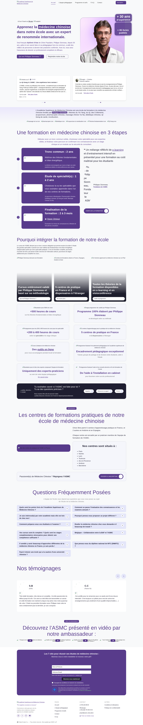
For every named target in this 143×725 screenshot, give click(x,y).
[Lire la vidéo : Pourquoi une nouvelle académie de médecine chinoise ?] (30, 640)
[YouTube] (29, 715)
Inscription (120, 2)
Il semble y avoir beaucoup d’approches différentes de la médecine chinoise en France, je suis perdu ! (41, 545)
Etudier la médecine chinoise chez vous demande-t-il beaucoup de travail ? (96, 525)
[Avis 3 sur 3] (100, 102)
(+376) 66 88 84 (84, 705)
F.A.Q (92, 2)
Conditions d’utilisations (112, 705)
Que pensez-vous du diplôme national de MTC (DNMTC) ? (97, 545)
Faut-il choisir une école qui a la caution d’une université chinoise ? (41, 553)
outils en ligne (45, 349)
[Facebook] (22, 715)
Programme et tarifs (81, 2)
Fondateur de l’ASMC (100, 187)
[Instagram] (18, 715)
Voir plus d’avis (32, 94)
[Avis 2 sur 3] (43, 102)
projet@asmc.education (87, 713)
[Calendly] (25, 715)
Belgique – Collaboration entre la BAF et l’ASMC (94, 533)
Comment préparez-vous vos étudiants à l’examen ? (39, 524)
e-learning (118, 149)
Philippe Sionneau (59, 112)
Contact (99, 2)
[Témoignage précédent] (118, 576)
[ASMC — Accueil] (27, 3)
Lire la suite (23, 94)
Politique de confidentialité (112, 708)
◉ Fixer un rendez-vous (87, 716)
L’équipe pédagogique (65, 2)
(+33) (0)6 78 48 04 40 (86, 710)
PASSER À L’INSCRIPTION (109, 476)
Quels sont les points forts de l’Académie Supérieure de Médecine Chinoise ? (41, 508)
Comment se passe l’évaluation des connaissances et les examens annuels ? (97, 508)
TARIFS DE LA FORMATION (94, 211)
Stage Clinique (53, 219)
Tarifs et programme (100, 298)
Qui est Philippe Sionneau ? (30, 56)
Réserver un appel (103, 391)
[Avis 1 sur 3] (42, 102)
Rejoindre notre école (56, 56)
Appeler (87, 391)
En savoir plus (61, 298)
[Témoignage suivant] (123, 576)
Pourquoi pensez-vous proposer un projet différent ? (95, 516)
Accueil (53, 2)
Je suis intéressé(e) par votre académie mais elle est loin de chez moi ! (41, 517)
